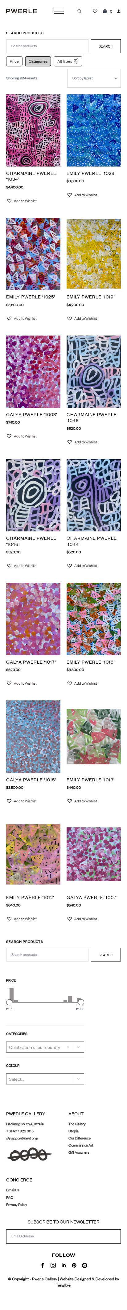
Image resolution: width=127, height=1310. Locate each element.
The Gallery (77, 1123)
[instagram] (53, 1265)
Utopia (73, 1131)
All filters (64, 61)
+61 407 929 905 (20, 1131)
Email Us (12, 1190)
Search (106, 954)
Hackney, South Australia (25, 1123)
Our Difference (79, 1138)
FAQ (9, 1197)
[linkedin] (63, 1265)
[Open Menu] (59, 11)
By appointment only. (22, 1138)
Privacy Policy (16, 1204)
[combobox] (47, 954)
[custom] (74, 1265)
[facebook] (42, 1265)
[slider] (9, 1002)
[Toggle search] (80, 11)
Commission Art (80, 1145)
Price (14, 61)
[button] (78, 1047)
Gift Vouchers (78, 1152)
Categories (38, 61)
